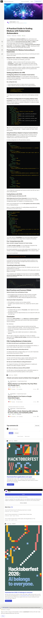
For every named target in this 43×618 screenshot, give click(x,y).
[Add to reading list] (2, 50)
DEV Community (5, 607)
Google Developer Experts (22, 381)
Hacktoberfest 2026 (25, 595)
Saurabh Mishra (13, 393)
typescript (19, 414)
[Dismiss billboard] (41, 609)
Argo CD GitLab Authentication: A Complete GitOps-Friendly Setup (18, 515)
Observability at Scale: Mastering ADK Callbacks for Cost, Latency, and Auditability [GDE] (23, 411)
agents (9, 399)
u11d (18, 21)
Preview (16, 433)
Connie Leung (12, 408)
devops (23, 35)
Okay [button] (3, 615)
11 (20, 416)
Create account (38, 1)
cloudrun (13, 386)
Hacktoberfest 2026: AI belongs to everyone (18, 592)
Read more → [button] (8, 600)
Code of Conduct (20, 436)
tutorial (13, 414)
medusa (9, 35)
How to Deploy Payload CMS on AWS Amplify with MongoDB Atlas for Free (20, 519)
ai (19, 386)
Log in (32, 1)
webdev (19, 35)
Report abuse (27, 436)
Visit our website (23, 502)
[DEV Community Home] (1, 1)
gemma (9, 386)
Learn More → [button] (10, 484)
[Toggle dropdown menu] (39, 375)
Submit (11, 433)
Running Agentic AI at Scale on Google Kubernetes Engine (20, 397)
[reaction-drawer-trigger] (2, 42)
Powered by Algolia (24, 1)
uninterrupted (12, 21)
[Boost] (2, 54)
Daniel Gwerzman (13, 381)
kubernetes (14, 35)
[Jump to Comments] (2, 46)
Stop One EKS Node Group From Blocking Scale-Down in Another (18, 510)
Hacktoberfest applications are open (19, 477)
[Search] (5, 1)
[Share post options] (2, 58)
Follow (23, 494)
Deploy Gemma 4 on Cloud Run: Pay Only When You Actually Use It (22, 384)
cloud (17, 386)
